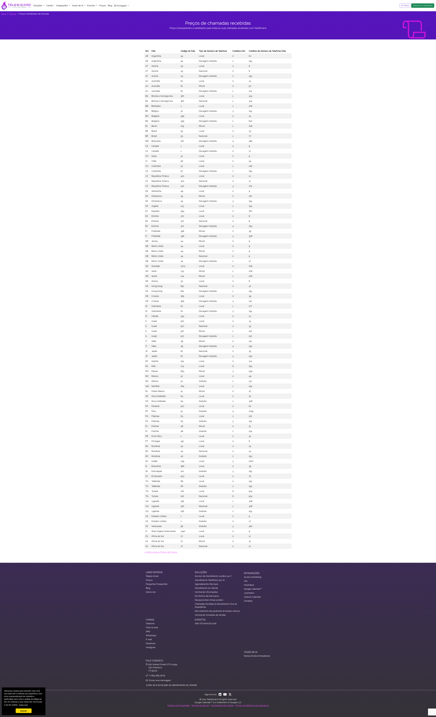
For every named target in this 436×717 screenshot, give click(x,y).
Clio (246, 581)
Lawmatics (249, 593)
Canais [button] (49, 5)
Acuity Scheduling (252, 577)
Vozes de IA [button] (78, 5)
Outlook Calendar (252, 597)
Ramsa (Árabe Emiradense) (257, 656)
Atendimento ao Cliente (206, 588)
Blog (110, 5)
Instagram (151, 647)
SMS (148, 631)
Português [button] (122, 5)
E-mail (149, 639)
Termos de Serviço (200, 705)
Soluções (201, 572)
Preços (102, 5)
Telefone (150, 623)
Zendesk (248, 601)
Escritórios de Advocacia (207, 596)
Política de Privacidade (178, 705)
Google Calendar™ (253, 589)
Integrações (252, 573)
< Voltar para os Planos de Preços (160, 552)
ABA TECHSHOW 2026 (205, 623)
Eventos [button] (91, 5)
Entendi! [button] (23, 711)
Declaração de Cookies (222, 705)
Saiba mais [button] (23, 705)
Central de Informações (206, 592)
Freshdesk (249, 585)
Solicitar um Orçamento (423, 5)
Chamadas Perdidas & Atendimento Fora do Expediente (216, 605)
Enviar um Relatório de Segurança (252, 705)
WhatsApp (151, 635)
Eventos (200, 619)
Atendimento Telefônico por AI (210, 580)
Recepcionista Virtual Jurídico (209, 600)
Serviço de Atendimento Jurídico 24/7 (213, 576)
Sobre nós (151, 592)
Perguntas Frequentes (156, 584)
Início (3, 14)
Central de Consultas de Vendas (210, 615)
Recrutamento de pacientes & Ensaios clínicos (217, 611)
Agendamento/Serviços (206, 584)
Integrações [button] (62, 5)
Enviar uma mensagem (159, 680)
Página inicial (152, 576)
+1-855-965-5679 (156, 675)
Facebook (150, 643)
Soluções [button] (38, 5)
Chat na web (152, 627)
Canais (150, 619)
